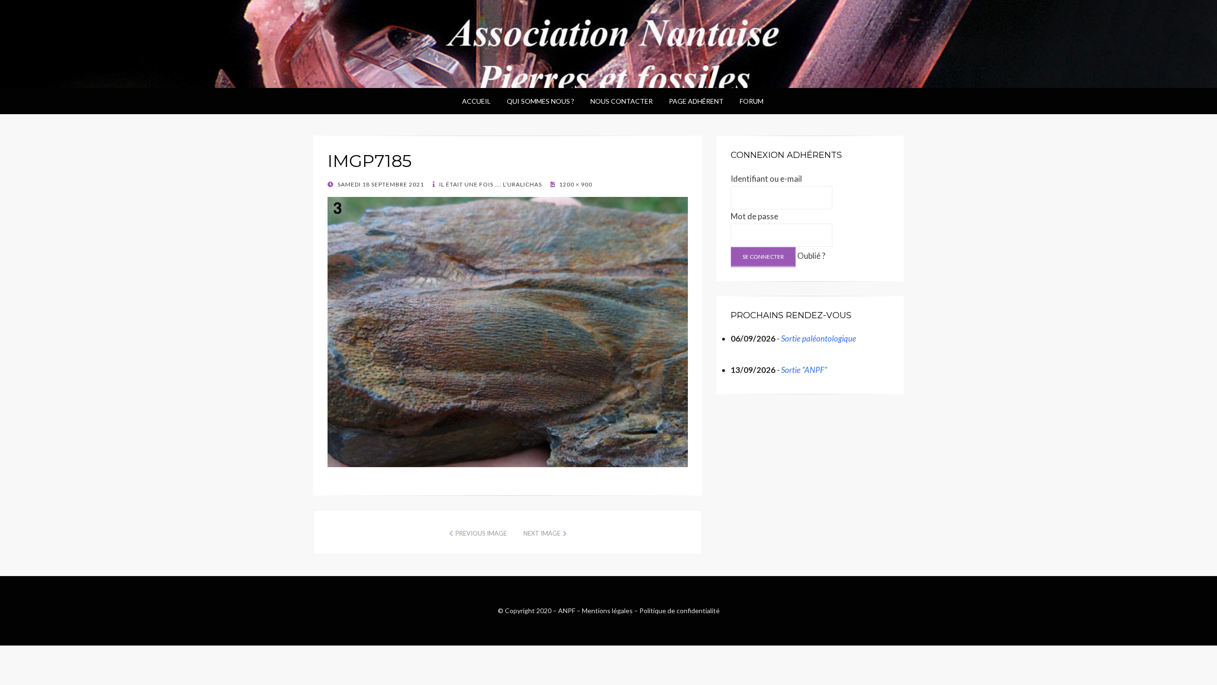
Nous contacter (621, 101)
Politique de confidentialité (679, 611)
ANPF (566, 611)
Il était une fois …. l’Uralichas (490, 184)
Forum (751, 101)
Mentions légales (607, 611)
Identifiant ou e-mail (766, 179)
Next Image (541, 533)
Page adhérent (696, 101)
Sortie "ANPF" (804, 370)
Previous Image (481, 533)
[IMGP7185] (508, 330)
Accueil (476, 101)
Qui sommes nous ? (540, 101)
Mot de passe (754, 216)
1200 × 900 (575, 184)
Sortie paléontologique (818, 338)
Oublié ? (811, 256)
